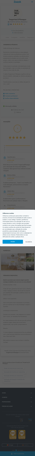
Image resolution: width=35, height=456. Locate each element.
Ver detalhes (28, 241)
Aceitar (13, 241)
